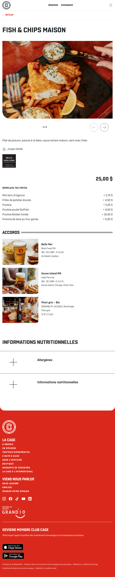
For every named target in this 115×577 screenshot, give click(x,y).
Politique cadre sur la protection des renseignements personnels (47, 564)
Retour (9, 15)
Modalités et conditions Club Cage (85, 564)
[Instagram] (4, 499)
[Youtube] (23, 499)
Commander (67, 5)
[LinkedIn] (30, 499)
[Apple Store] (13, 547)
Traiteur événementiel (16, 452)
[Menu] (111, 5)
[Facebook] (10, 499)
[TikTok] (17, 499)
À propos (7, 444)
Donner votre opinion (15, 491)
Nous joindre (10, 483)
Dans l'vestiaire (12, 460)
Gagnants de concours (16, 467)
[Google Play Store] (13, 555)
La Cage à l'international (17, 471)
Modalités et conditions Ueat (45, 568)
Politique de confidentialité (12, 564)
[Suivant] (104, 127)
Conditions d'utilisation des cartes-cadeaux (18, 568)
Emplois (7, 487)
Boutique (8, 464)
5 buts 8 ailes (10, 456)
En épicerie (9, 448)
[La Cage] (6, 5)
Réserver (53, 5)
